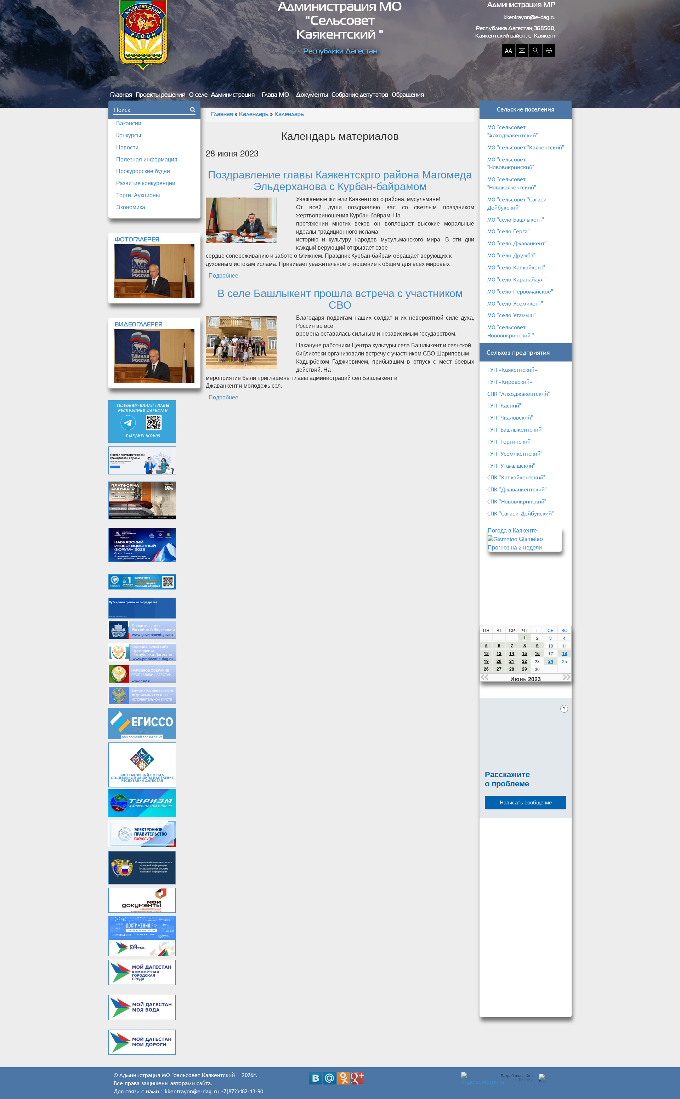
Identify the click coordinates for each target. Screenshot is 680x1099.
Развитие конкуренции (145, 183)
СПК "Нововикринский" (516, 501)
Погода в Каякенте (512, 530)
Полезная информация (146, 159)
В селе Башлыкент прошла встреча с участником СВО (340, 298)
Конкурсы (128, 135)
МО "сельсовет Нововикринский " (510, 331)
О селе (198, 95)
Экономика (130, 207)
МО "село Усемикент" (515, 303)
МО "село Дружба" (511, 255)
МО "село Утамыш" (511, 315)
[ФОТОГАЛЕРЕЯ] (154, 271)
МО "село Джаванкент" (516, 243)
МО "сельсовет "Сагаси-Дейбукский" (518, 203)
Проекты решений (161, 95)
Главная (121, 95)
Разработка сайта (517, 1078)
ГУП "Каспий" (504, 405)
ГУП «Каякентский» (512, 370)
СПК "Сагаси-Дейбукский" (520, 513)
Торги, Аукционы (138, 195)
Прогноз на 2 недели (515, 547)
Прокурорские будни (143, 171)
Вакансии (128, 123)
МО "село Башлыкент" (515, 219)
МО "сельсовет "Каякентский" (525, 147)
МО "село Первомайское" (520, 291)
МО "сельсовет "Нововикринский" (510, 163)
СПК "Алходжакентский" (518, 394)
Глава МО (275, 95)
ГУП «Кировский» (509, 382)
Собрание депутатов (360, 95)
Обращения (408, 95)
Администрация (233, 95)
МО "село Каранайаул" (516, 279)
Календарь (253, 114)
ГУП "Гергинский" (509, 441)
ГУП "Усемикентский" (514, 453)
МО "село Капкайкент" (516, 267)
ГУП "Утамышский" (511, 465)
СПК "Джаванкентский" (516, 489)
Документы (312, 95)
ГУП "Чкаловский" (510, 417)
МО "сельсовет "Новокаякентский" (511, 183)
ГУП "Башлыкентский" (515, 429)
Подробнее (223, 275)
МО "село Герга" (508, 231)
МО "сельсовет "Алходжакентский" (512, 131)
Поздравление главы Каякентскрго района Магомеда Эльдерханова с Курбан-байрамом (340, 179)
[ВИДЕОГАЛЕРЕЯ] (154, 356)
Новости (127, 147)
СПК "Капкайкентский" (516, 477)
